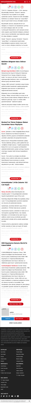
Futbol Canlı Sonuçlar (6, 373)
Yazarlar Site (4, 382)
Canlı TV (3, 370)
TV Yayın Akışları (20, 375)
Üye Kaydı (3, 354)
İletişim (2, 361)
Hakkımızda (3, 358)
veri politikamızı (16, 401)
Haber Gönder (19, 370)
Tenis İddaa (3, 384)
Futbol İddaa (19, 352)
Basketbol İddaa (20, 354)
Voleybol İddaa (19, 361)
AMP (2, 389)
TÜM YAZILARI (19, 318)
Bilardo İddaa (19, 358)
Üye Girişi (3, 352)
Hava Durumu (19, 368)
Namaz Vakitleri (20, 373)
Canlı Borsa (3, 366)
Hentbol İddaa (19, 356)
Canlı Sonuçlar (4, 368)
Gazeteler (18, 366)
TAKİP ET (7, 318)
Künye (2, 356)
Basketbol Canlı (4, 387)
